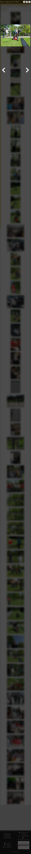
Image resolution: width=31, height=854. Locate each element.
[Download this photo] (24, 2)
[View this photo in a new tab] (27, 2)
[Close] (29, 2)
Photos (2, 2)
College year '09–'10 (9, 2)
